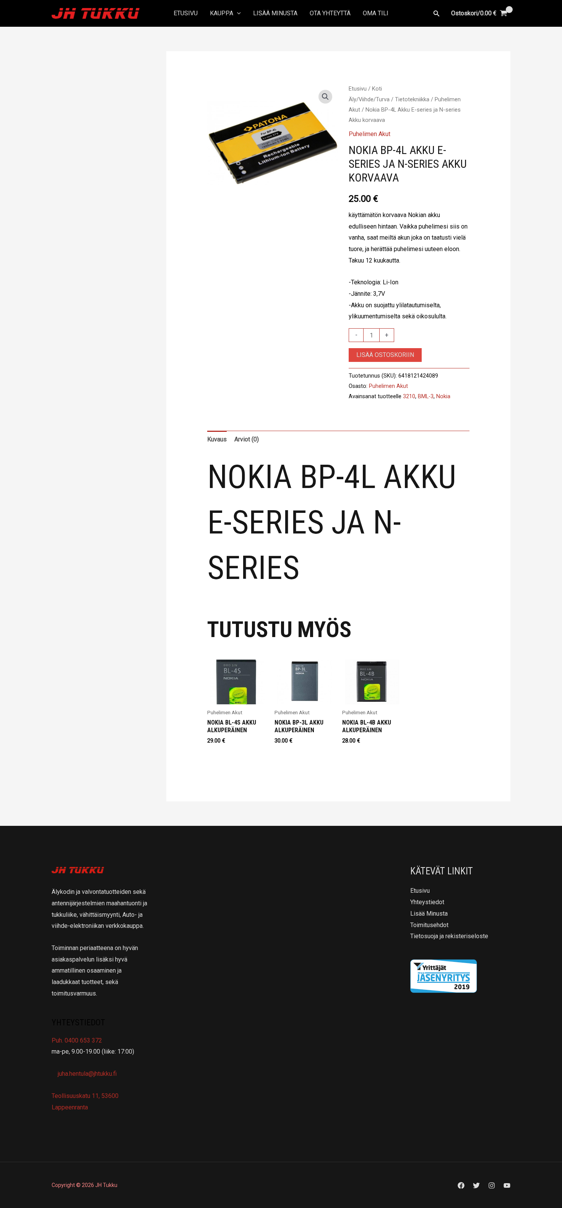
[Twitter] (476, 1185)
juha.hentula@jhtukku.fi (86, 1073)
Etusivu (186, 13)
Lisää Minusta (275, 13)
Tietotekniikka (412, 99)
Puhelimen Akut (369, 134)
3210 (409, 396)
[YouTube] (507, 1185)
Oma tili (375, 13)
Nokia (443, 396)
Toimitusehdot (429, 925)
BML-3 (426, 396)
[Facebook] (461, 1185)
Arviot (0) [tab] (246, 439)
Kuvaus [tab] (217, 439)
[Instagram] (491, 1185)
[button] (237, 13)
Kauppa (221, 13)
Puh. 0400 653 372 (77, 1040)
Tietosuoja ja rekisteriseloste (449, 936)
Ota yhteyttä (330, 13)
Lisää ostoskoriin (385, 354)
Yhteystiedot (427, 902)
